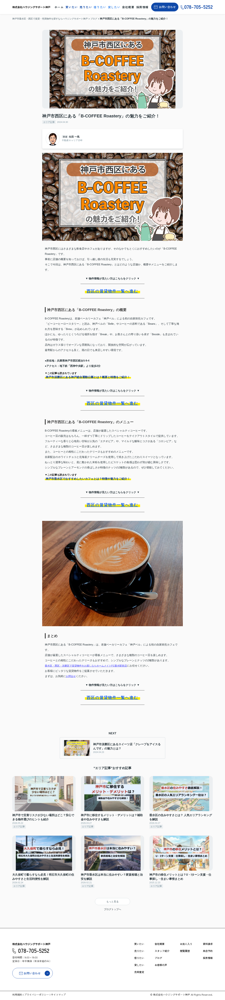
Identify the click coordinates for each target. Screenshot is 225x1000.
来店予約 (208, 951)
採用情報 (142, 7)
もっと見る (112, 901)
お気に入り (186, 944)
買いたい (72, 7)
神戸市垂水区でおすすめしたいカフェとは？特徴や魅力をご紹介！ (88, 478)
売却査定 (139, 972)
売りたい (86, 7)
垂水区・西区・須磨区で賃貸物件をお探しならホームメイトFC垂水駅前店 (86, 665)
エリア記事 (49, 122)
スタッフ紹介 (162, 951)
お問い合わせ (167, 7)
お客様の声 (161, 965)
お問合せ (71, 676)
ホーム (59, 7)
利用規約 (17, 994)
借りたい (100, 7)
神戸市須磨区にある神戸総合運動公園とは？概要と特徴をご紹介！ (88, 377)
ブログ (158, 958)
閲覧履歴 (185, 951)
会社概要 (128, 7)
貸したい (114, 7)
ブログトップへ (112, 909)
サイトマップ (58, 994)
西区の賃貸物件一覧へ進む (112, 291)
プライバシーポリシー (36, 994)
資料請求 (208, 944)
